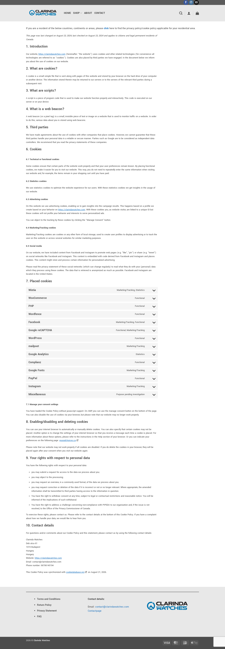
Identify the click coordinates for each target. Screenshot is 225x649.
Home (67, 13)
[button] (189, 13)
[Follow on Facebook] (185, 2)
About (88, 13)
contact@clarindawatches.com (112, 607)
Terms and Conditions (48, 599)
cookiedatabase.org (75, 572)
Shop (76, 13)
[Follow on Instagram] (191, 2)
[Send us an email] (196, 2)
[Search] (180, 13)
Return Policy (44, 605)
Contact (99, 13)
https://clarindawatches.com (51, 54)
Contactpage (94, 611)
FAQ (39, 616)
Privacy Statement (47, 610)
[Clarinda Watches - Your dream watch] (42, 13)
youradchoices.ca (67, 440)
